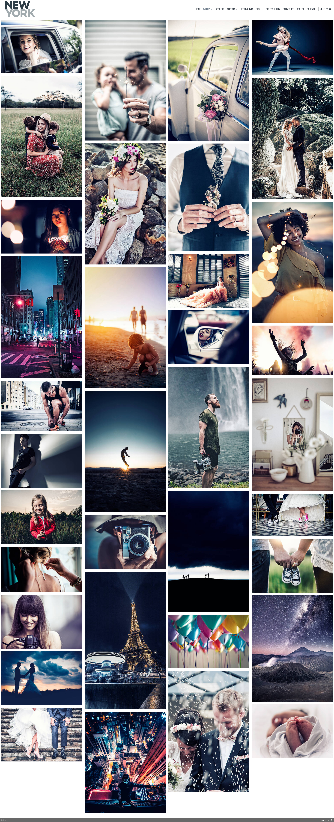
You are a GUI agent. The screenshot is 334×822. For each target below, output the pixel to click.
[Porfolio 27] (125, 640)
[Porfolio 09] (41, 227)
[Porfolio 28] (41, 621)
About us (220, 9)
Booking (300, 9)
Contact (311, 9)
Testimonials (247, 9)
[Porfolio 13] (125, 327)
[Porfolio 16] (208, 427)
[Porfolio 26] (41, 569)
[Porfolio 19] (125, 451)
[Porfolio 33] (292, 731)
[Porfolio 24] (125, 542)
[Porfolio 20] (41, 461)
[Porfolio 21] (41, 517)
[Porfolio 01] (41, 46)
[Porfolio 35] (125, 762)
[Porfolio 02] (125, 80)
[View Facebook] (324, 9)
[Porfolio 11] (208, 281)
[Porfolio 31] (41, 678)
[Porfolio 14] (208, 337)
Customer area (273, 9)
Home (198, 9)
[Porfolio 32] (208, 731)
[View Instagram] (327, 9)
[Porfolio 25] (292, 566)
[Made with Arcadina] (331, 820)
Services (231, 9)
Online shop (288, 9)
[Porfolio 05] (41, 136)
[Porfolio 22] (208, 551)
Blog (258, 9)
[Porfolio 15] (292, 350)
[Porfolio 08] (208, 197)
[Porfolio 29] (292, 648)
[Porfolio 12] (41, 317)
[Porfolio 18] (41, 406)
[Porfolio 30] (208, 641)
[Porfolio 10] (292, 262)
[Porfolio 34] (41, 734)
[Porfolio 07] (125, 203)
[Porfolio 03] (208, 80)
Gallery (206, 9)
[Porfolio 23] (292, 515)
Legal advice (325, 820)
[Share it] (321, 9)
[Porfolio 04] (292, 47)
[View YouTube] (330, 9)
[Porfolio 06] (292, 138)
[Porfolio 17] (292, 434)
